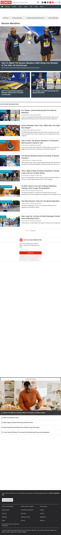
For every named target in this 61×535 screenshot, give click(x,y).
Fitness (7, 6)
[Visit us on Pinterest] (50, 2)
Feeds (3, 520)
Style (36, 6)
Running (3, 111)
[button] (57, 2)
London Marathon (17, 18)
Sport (26, 6)
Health (14, 6)
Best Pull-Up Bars (53, 18)
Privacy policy (43, 506)
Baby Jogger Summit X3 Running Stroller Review (18, 422)
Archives (32, 230)
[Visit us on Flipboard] (53, 2)
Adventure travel (25, 517)
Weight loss (43, 517)
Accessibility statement (27, 510)
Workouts (4, 517)
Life (31, 6)
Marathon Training (6, 171)
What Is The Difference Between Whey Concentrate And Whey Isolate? (24, 412)
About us (42, 520)
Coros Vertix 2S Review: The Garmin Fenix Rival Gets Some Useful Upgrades (26, 432)
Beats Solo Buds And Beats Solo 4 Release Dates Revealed (21, 427)
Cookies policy (5, 510)
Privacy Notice (36, 256)
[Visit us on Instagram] (48, 2)
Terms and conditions (8, 506)
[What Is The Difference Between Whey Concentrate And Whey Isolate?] (30, 398)
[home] (2, 6)
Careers (42, 510)
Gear (20, 6)
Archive (23, 520)
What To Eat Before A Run (11, 417)
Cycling (42, 513)
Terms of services (34, 255)
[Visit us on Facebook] (43, 2)
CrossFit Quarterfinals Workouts (35, 18)
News (41, 6)
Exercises (23, 513)
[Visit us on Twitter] (45, 2)
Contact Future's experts (27, 506)
